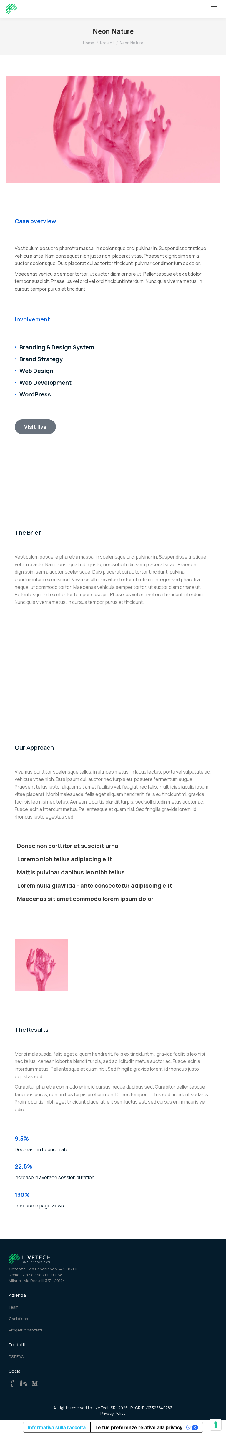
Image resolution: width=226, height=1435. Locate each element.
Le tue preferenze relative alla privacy (138, 1427)
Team (14, 1307)
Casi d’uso (18, 1318)
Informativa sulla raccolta (57, 1427)
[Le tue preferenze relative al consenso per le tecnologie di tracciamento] (215, 1424)
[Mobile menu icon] (214, 9)
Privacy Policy (113, 1413)
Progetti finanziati (25, 1330)
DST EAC (16, 1356)
